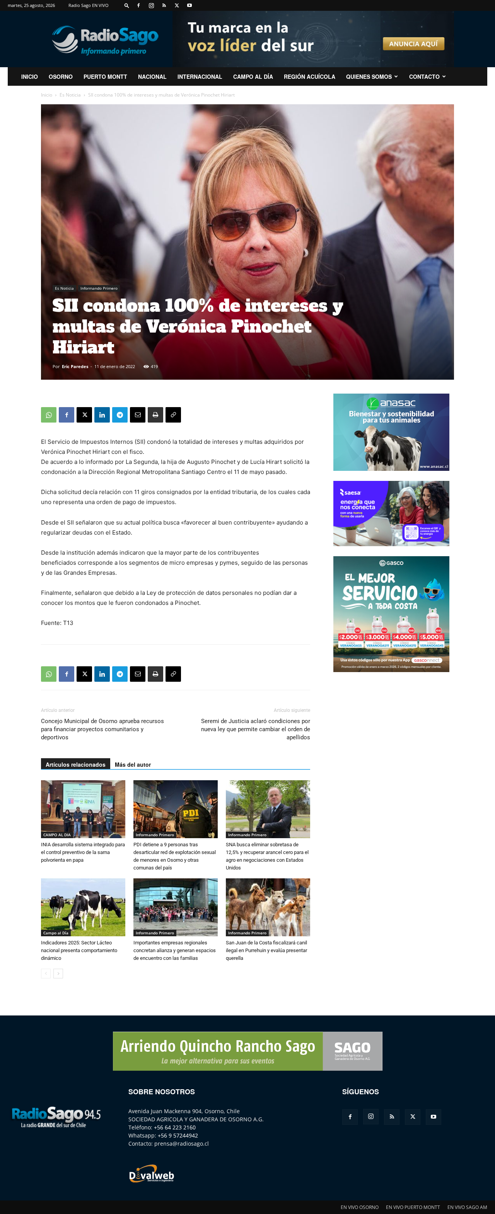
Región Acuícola (309, 76)
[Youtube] (189, 5)
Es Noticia (70, 95)
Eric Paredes (75, 366)
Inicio (46, 95)
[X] (177, 5)
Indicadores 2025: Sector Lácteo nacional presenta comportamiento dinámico (79, 950)
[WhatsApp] (48, 415)
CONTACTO (424, 76)
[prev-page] (46, 973)
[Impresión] (155, 415)
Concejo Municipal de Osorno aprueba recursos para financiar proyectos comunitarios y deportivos (102, 729)
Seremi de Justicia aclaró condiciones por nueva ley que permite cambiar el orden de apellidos (255, 729)
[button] (127, 5)
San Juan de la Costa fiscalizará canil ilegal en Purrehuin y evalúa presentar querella (266, 950)
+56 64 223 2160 (175, 1127)
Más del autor (133, 764)
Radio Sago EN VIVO (88, 5)
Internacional (200, 76)
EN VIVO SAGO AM (467, 1207)
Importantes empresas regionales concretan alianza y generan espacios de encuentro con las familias (174, 950)
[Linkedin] (102, 415)
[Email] (137, 415)
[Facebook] (138, 5)
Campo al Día (253, 76)
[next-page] (58, 973)
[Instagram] (151, 5)
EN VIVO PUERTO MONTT (413, 1207)
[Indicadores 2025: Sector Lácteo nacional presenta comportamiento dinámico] (83, 907)
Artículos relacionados (76, 764)
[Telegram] (120, 415)
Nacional (152, 76)
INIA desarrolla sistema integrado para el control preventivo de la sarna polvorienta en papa (83, 852)
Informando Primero (99, 288)
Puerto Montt (105, 76)
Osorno (61, 76)
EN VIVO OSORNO (360, 1207)
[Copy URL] (173, 415)
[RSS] (164, 5)
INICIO (29, 76)
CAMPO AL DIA (57, 834)
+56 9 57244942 (178, 1135)
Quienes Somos (369, 76)
